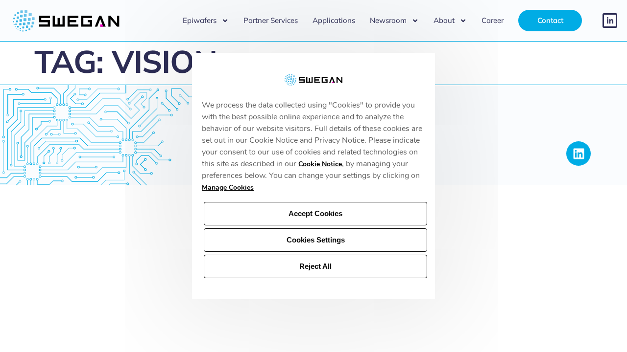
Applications (334, 20)
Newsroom (388, 20)
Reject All (315, 266)
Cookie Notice (320, 164)
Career (493, 20)
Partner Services (270, 20)
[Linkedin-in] (610, 20)
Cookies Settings (316, 240)
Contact (550, 20)
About (444, 20)
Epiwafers (200, 20)
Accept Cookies (315, 213)
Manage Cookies (228, 187)
